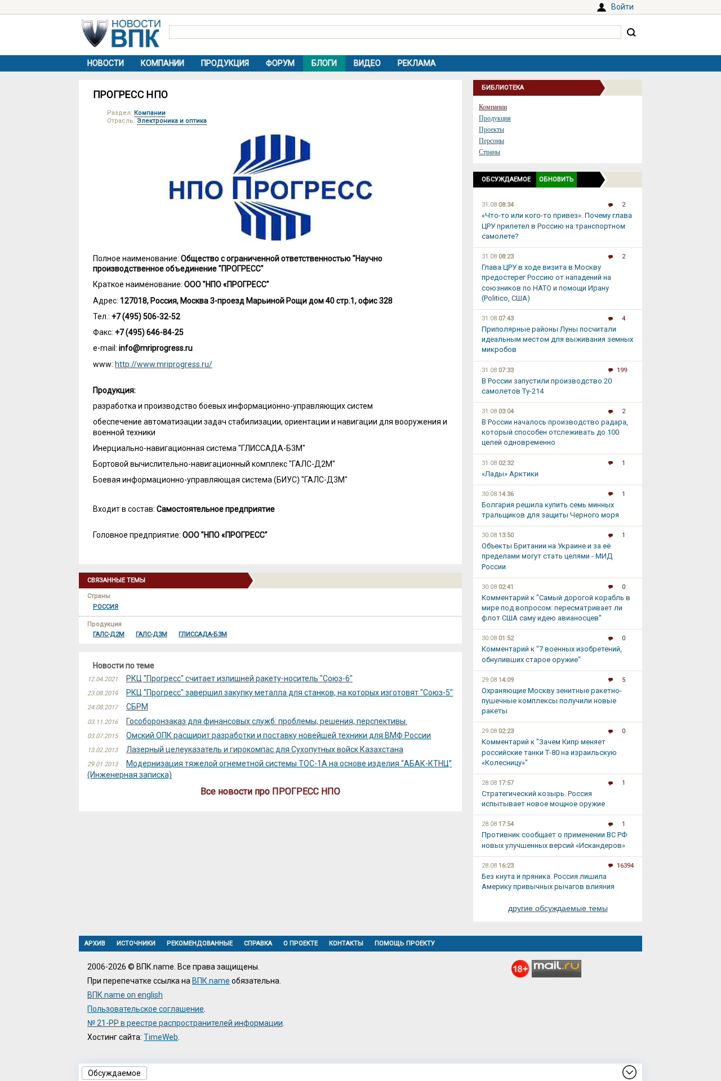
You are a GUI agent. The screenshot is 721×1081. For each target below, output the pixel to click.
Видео (367, 63)
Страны (489, 152)
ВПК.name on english (125, 994)
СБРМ (137, 706)
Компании (162, 63)
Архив (94, 943)
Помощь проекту (405, 943)
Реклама (417, 63)
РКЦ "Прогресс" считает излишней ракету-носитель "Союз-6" (239, 678)
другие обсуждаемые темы (558, 908)
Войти (622, 6)
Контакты (346, 943)
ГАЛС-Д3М (151, 634)
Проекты (491, 129)
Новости (105, 63)
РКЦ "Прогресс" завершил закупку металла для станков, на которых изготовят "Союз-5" (289, 692)
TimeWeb (161, 1037)
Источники (136, 943)
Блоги (324, 63)
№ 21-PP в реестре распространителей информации (185, 1023)
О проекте (300, 943)
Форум (280, 63)
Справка (258, 943)
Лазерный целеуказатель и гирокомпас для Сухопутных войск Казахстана (264, 749)
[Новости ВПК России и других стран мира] (121, 44)
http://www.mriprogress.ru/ (163, 364)
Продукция (225, 63)
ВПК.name (211, 980)
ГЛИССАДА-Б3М (203, 634)
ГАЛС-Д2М (108, 634)
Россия (105, 606)
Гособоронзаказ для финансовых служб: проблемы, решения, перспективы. (266, 721)
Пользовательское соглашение (145, 1008)
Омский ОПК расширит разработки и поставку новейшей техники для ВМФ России (278, 735)
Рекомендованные (200, 943)
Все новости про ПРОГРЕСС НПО (270, 791)
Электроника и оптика (172, 120)
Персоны (491, 141)
